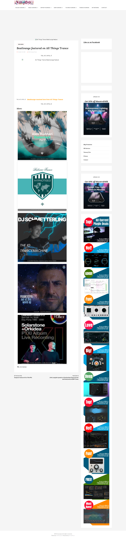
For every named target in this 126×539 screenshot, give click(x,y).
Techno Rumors (70, 7)
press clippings (23, 367)
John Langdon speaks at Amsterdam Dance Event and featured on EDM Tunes (63, 377)
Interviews (95, 7)
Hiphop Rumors (45, 7)
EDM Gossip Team (32, 52)
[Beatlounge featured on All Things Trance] (46, 39)
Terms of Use (87, 152)
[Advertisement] (63, 23)
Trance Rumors (84, 7)
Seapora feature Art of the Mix (23, 376)
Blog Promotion (88, 144)
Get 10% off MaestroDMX (96, 101)
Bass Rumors (32, 7)
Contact (104, 7)
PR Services (87, 148)
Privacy (86, 156)
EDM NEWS (21, 44)
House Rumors (20, 7)
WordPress (72, 535)
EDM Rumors (58, 7)
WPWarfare (59, 535)
